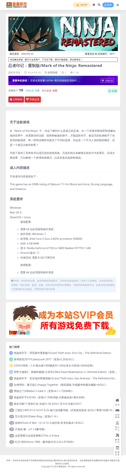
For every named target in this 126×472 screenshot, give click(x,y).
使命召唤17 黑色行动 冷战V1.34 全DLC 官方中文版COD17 (48, 404)
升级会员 (109, 80)
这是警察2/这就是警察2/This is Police (37, 435)
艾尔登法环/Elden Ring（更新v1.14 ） (37, 416)
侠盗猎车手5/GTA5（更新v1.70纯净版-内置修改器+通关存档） (50, 397)
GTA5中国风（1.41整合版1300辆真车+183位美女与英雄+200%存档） (54, 365)
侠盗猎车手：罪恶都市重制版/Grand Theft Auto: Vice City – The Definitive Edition (62, 353)
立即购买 (17, 99)
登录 (109, 5)
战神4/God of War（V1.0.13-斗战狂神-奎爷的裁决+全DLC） (50, 423)
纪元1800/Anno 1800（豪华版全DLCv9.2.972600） (45, 442)
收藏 (114, 91)
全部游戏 (52, 72)
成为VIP (83, 4)
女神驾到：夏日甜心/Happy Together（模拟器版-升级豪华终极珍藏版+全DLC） (61, 385)
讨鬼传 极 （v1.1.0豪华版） (31, 429)
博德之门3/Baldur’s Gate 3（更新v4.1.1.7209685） (44, 391)
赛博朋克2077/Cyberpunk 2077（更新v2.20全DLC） (45, 359)
